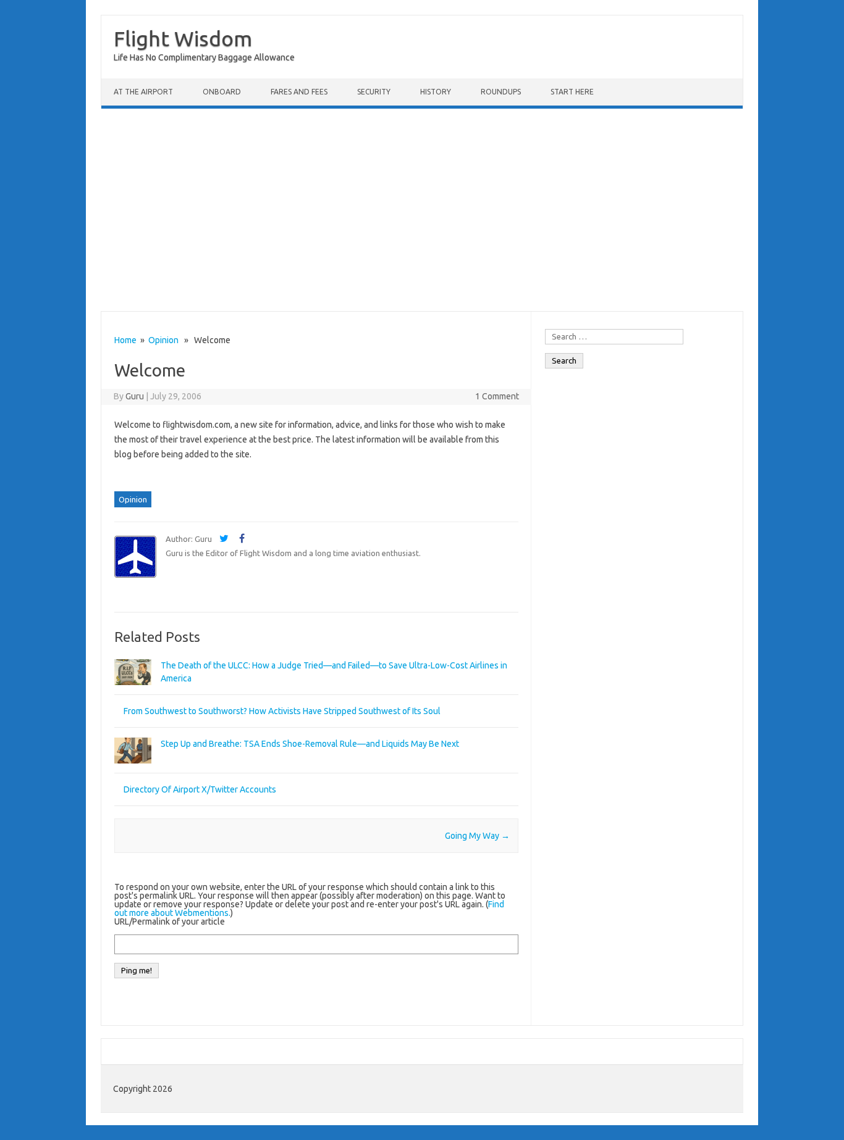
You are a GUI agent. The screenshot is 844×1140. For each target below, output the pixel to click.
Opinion (163, 340)
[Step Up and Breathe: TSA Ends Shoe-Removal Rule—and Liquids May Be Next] (132, 769)
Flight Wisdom (183, 38)
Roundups (501, 92)
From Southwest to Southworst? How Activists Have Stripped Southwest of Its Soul (282, 711)
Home (125, 340)
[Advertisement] (422, 209)
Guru (134, 396)
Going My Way (477, 836)
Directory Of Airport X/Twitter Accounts (200, 789)
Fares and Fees (299, 92)
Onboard (222, 92)
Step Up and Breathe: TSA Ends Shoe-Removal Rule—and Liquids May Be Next (310, 744)
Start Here (572, 92)
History (435, 92)
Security (373, 92)
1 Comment (497, 396)
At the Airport (143, 92)
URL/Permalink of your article (169, 921)
